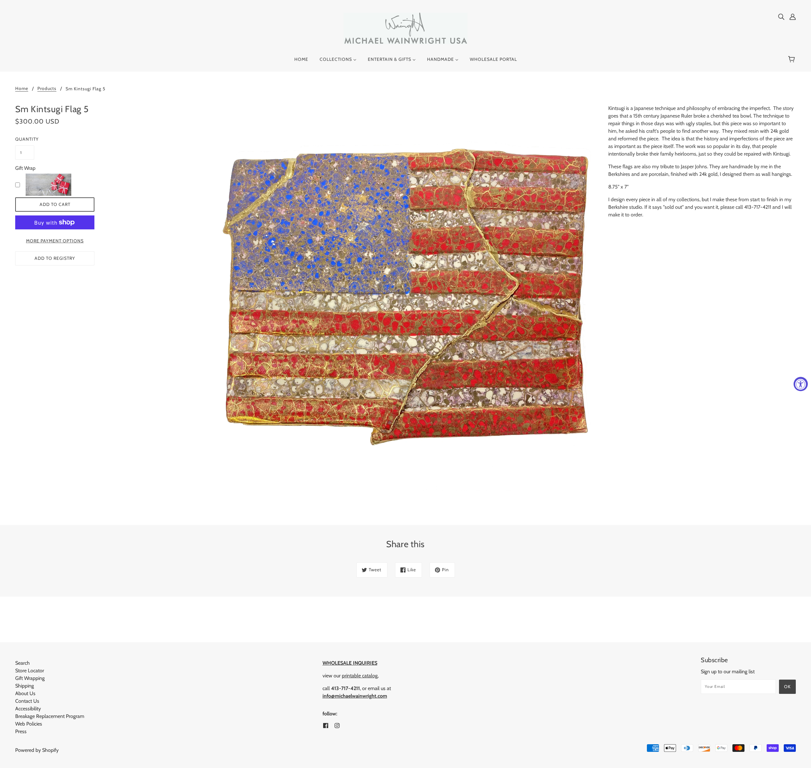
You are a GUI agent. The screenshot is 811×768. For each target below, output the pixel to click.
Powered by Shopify (37, 750)
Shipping (24, 686)
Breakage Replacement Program (49, 716)
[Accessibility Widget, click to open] (801, 384)
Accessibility (28, 709)
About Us (25, 693)
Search (22, 663)
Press (21, 731)
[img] (781, 16)
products (46, 88)
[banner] (405, 28)
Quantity (24, 139)
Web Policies (28, 724)
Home (21, 88)
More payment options (55, 241)
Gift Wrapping (30, 678)
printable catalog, (360, 676)
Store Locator (29, 671)
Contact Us (27, 701)
